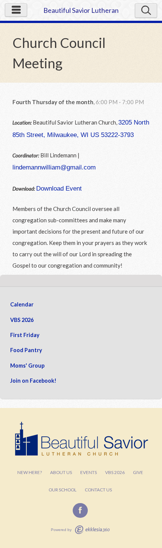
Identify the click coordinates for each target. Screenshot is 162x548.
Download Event (59, 188)
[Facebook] (80, 510)
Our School (62, 490)
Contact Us (98, 490)
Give (138, 472)
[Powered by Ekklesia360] (92, 529)
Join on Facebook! (33, 380)
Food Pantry (26, 350)
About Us (61, 472)
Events (88, 472)
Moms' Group (27, 365)
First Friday (25, 335)
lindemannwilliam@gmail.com (54, 167)
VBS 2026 (22, 320)
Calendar (22, 304)
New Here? (29, 472)
